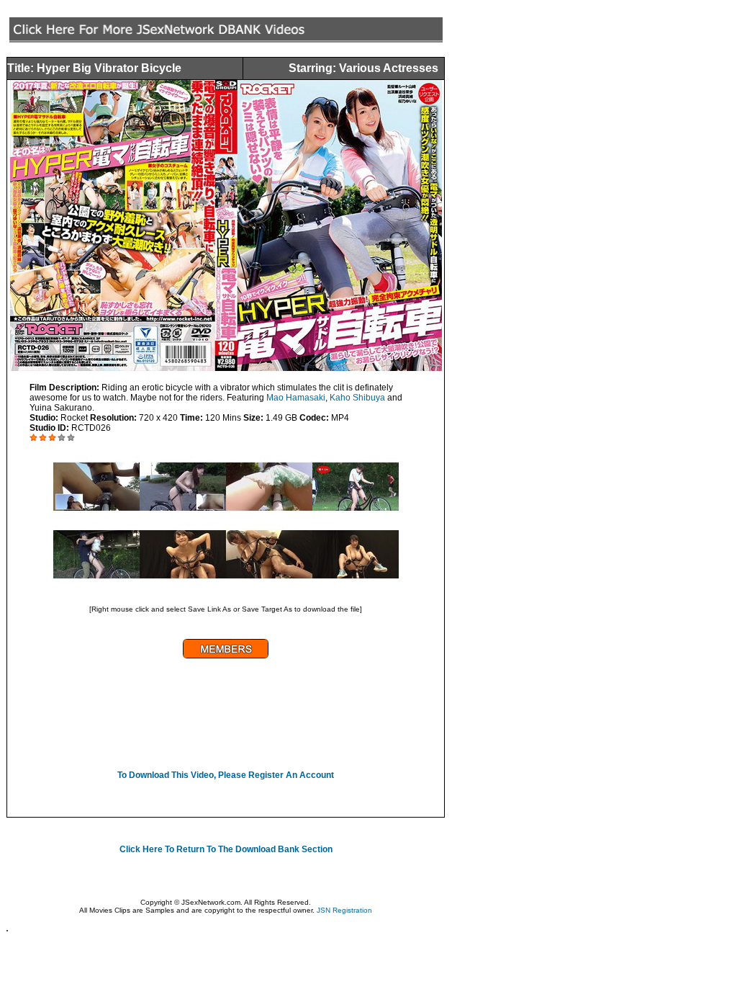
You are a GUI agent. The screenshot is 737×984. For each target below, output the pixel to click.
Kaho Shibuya (357, 398)
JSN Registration (344, 910)
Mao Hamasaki (295, 398)
